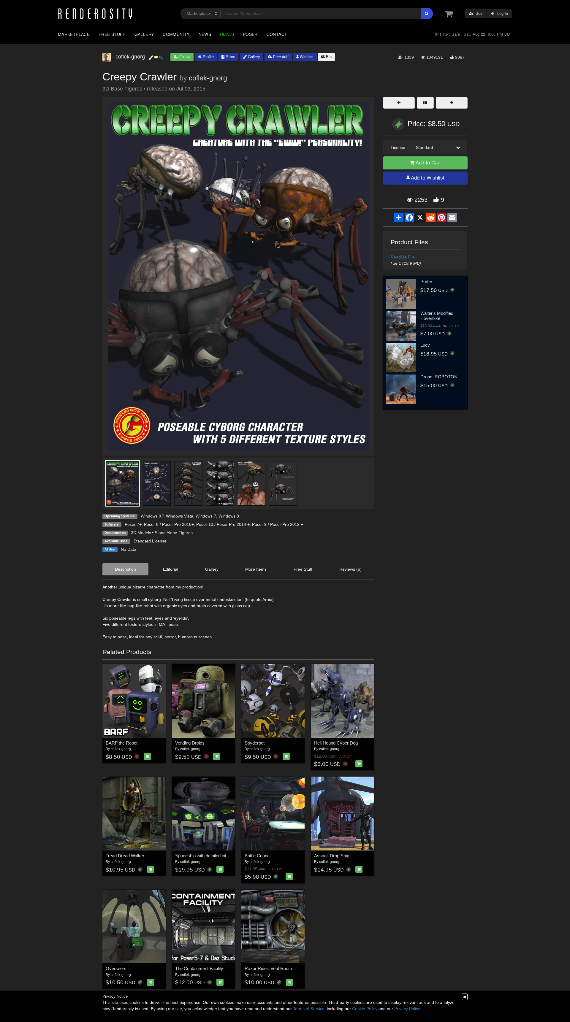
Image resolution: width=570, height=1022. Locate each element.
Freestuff (280, 57)
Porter (426, 281)
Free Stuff (112, 34)
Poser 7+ (133, 524)
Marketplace (74, 34)
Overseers (116, 968)
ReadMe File (403, 257)
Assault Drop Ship (331, 855)
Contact (277, 34)
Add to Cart (427, 163)
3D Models (141, 532)
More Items (256, 569)
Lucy (425, 344)
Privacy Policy (407, 1008)
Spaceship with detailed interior (205, 855)
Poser (250, 34)
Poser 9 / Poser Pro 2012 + (277, 524)
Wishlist (306, 57)
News (205, 34)
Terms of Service (308, 1008)
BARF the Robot (121, 742)
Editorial (170, 569)
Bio (328, 57)
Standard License (150, 541)
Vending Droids (190, 742)
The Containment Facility (199, 968)
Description (125, 569)
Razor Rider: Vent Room (268, 968)
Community (176, 34)
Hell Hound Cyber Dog (336, 742)
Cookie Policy (364, 1008)
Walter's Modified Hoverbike (436, 316)
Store (230, 57)
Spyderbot (255, 742)
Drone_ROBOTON (438, 376)
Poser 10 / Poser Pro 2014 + (223, 524)
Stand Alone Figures (174, 532)
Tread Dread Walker (125, 855)
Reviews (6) (350, 569)
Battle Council (258, 855)
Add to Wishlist (427, 178)
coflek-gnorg (208, 78)
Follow (184, 57)
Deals (227, 34)
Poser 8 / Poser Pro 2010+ (169, 524)
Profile (208, 57)
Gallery (144, 34)
